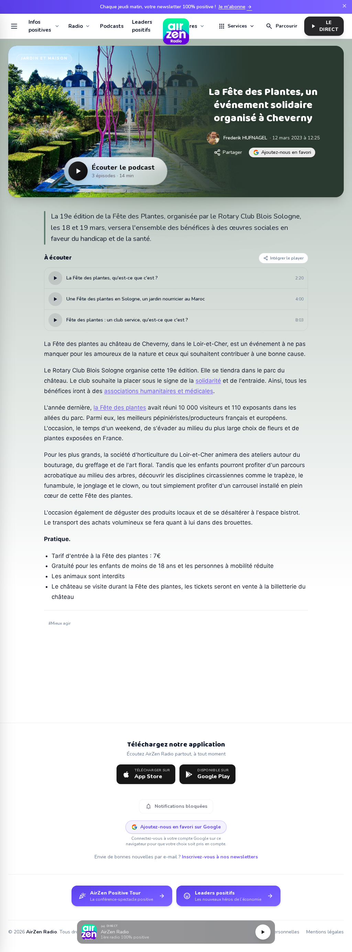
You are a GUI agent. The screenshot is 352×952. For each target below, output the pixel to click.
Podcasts (112, 26)
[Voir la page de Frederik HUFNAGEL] (213, 138)
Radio (75, 26)
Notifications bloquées (176, 806)
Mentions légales (325, 932)
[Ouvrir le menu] (14, 26)
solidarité (208, 380)
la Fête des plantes (120, 407)
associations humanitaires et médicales (158, 391)
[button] (176, 932)
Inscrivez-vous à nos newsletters (220, 857)
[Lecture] (263, 932)
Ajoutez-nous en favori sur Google (180, 827)
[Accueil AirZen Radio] (176, 26)
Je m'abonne (235, 6)
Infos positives (40, 26)
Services (236, 26)
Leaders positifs (142, 26)
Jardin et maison (44, 58)
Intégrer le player (287, 258)
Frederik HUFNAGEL (245, 138)
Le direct (324, 26)
